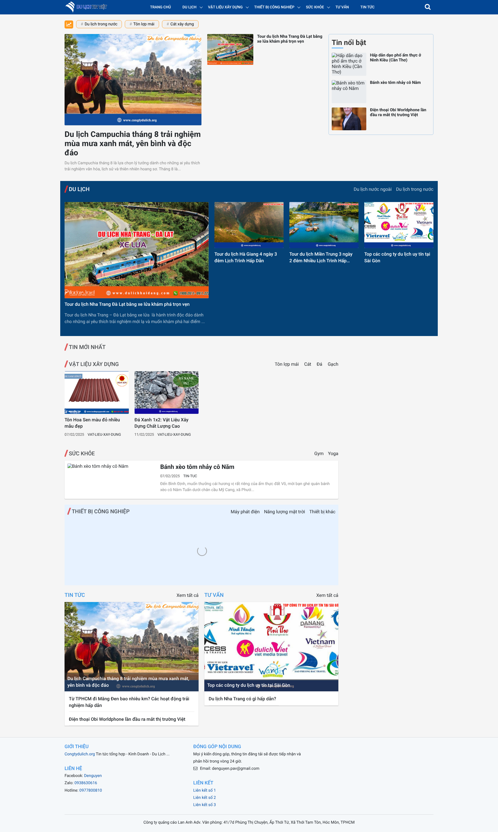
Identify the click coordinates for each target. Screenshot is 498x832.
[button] (427, 7)
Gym (319, 453)
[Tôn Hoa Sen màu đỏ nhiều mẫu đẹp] (97, 392)
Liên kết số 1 (204, 790)
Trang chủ (160, 7)
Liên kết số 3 (204, 805)
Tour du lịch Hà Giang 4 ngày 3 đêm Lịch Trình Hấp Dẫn (245, 257)
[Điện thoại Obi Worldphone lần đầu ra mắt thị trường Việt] (349, 119)
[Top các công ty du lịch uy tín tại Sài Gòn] (398, 225)
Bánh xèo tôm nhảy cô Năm (395, 82)
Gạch (333, 364)
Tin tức (368, 7)
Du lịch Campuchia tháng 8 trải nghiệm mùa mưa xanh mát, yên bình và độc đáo (133, 143)
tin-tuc (190, 476)
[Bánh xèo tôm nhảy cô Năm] (349, 91)
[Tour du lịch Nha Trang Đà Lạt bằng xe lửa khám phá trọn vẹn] (230, 49)
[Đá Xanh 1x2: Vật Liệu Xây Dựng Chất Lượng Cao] (167, 392)
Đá (320, 364)
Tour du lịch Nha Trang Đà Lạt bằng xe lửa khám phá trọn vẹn (289, 39)
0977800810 (90, 790)
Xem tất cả (188, 595)
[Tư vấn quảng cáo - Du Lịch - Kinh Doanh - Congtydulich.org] (88, 7)
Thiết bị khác (322, 511)
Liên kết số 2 (204, 797)
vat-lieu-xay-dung (104, 435)
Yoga (333, 453)
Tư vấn (342, 7)
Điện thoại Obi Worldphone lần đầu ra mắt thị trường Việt (398, 112)
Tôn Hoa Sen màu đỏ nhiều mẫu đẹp (92, 423)
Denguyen (93, 775)
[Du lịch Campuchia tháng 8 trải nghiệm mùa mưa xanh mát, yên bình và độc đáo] (133, 79)
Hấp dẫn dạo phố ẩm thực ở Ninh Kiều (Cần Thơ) (395, 58)
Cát (308, 364)
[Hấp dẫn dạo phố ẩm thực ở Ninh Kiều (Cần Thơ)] (349, 64)
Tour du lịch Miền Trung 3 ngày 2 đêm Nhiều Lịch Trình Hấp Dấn (320, 257)
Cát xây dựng (182, 24)
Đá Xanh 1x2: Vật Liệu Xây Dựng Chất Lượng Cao (161, 423)
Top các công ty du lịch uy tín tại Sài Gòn (397, 257)
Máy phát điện (245, 511)
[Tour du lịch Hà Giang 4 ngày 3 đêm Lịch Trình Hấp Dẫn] (249, 225)
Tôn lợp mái (143, 24)
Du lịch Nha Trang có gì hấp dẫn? (242, 698)
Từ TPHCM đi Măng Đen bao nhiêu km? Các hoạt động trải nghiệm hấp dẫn (129, 702)
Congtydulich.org (80, 754)
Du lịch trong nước (101, 24)
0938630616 (85, 783)
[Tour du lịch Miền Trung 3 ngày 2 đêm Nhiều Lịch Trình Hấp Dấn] (324, 225)
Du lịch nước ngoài (373, 189)
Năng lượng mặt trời (284, 511)
